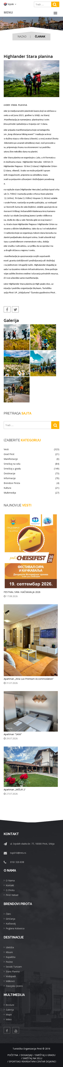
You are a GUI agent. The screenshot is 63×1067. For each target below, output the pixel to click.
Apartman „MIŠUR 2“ (15, 789)
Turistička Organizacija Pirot (27, 1048)
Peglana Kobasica (15, 928)
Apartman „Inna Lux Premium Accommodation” (29, 678)
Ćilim (8, 913)
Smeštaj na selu (31, 464)
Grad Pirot (31, 454)
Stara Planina (13, 971)
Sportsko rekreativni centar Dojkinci (32, 1061)
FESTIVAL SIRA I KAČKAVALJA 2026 (22, 592)
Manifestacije (31, 459)
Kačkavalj (11, 923)
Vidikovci (10, 981)
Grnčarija (10, 918)
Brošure (10, 1004)
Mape (9, 1014)
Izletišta (10, 947)
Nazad (22, 36)
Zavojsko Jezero (14, 985)
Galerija (10, 1009)
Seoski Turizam (14, 966)
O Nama (10, 880)
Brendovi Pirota (31, 483)
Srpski (10, 4)
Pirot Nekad (12, 894)
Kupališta (10, 957)
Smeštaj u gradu (31, 468)
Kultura (31, 488)
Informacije (31, 478)
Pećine (9, 961)
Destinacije (31, 473)
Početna (12, 1055)
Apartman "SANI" (13, 734)
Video (9, 1019)
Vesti (31, 449)
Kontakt (10, 885)
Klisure (9, 952)
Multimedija (31, 492)
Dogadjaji (26, 1055)
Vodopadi (11, 976)
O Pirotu (10, 890)
